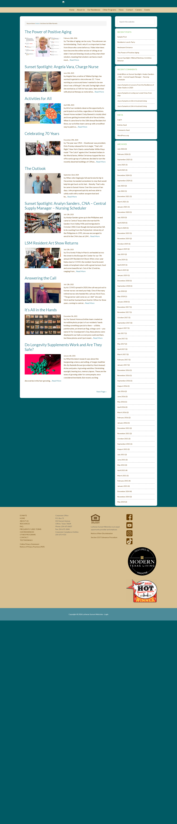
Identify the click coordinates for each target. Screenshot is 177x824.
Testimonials (26, 540)
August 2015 (122, 449)
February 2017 (122, 360)
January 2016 (122, 423)
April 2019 (121, 265)
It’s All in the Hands (41, 309)
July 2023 (121, 186)
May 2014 (121, 502)
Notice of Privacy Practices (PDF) (32, 547)
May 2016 (121, 402)
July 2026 (121, 149)
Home (22, 518)
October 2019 (122, 244)
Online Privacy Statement (29, 544)
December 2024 (123, 175)
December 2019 (123, 233)
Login (106, 614)
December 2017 (123, 307)
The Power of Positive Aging (48, 31)
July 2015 (121, 454)
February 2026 (122, 154)
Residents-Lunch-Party (126, 42)
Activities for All (38, 98)
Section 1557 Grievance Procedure (104, 537)
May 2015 (121, 465)
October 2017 (122, 317)
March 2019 (121, 270)
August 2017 (122, 328)
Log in (119, 120)
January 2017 (122, 365)
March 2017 (121, 354)
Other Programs (28, 535)
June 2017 (121, 339)
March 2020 (121, 228)
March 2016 (121, 412)
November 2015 (123, 433)
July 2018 (121, 291)
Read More (74, 60)
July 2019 (121, 254)
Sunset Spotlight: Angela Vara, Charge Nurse (61, 66)
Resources (25, 524)
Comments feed (123, 130)
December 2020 (123, 212)
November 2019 (123, 238)
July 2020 (121, 217)
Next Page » (101, 391)
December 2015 (123, 428)
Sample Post (122, 37)
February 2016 (122, 418)
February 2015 (122, 481)
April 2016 (121, 407)
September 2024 (123, 181)
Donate (23, 515)
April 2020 (121, 223)
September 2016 (123, 381)
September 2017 (123, 323)
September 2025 (123, 159)
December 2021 (123, 196)
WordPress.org (123, 135)
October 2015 (122, 439)
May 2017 (121, 344)
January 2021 (122, 207)
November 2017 (123, 312)
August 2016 (122, 386)
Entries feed (122, 125)
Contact (24, 537)
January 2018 (122, 302)
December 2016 (123, 370)
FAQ (21, 526)
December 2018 (123, 281)
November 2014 (123, 497)
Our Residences (27, 532)
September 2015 (123, 444)
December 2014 (123, 491)
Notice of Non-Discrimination (102, 533)
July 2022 (121, 191)
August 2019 (122, 249)
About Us (24, 521)
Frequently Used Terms (30, 529)
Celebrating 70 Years (42, 133)
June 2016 (121, 396)
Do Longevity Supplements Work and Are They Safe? (63, 347)
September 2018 (123, 286)
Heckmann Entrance (125, 47)
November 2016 (123, 375)
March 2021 (121, 202)
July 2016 (121, 391)
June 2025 (121, 165)
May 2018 (121, 296)
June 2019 (121, 260)
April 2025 (121, 170)
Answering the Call (40, 278)
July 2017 (121, 333)
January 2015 (122, 486)
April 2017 (121, 349)
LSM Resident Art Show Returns (51, 243)
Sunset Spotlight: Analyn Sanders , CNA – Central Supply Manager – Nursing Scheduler (65, 205)
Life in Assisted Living (139, 101)
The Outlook (35, 168)
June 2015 (121, 460)
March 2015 (121, 476)
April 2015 (121, 470)
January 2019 (122, 275)
